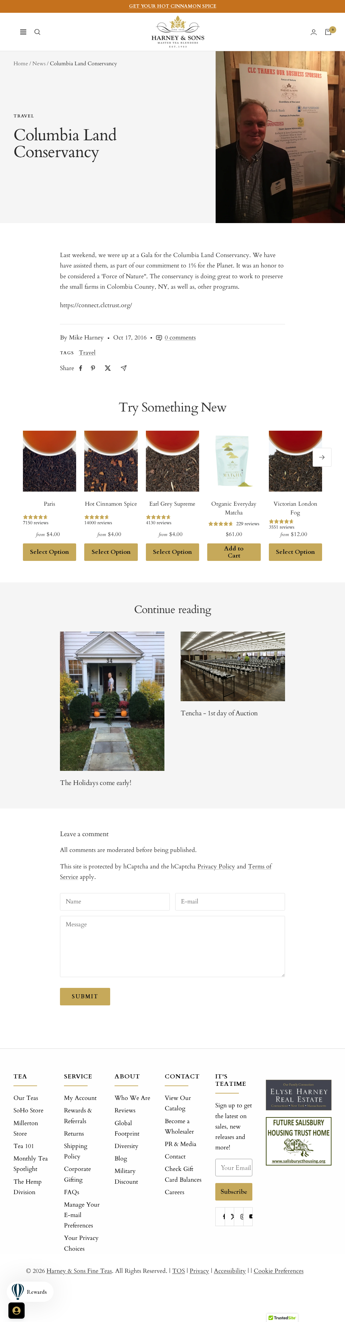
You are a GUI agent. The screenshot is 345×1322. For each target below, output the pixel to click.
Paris (49, 504)
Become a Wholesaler (179, 1126)
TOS (178, 1271)
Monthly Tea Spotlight (30, 1163)
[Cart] (328, 32)
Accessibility (230, 1271)
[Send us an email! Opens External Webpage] (124, 368)
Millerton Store (25, 1128)
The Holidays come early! (95, 782)
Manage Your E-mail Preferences (82, 1215)
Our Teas (25, 1098)
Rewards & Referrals (78, 1115)
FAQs (71, 1192)
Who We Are (132, 1098)
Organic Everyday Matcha (233, 508)
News (38, 63)
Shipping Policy (75, 1151)
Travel (23, 116)
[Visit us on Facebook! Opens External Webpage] (80, 368)
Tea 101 (23, 1146)
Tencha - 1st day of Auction (219, 713)
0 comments (180, 337)
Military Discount (126, 1176)
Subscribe (234, 1191)
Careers (174, 1192)
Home (20, 63)
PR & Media (180, 1144)
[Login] (314, 32)
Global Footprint (127, 1128)
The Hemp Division (27, 1187)
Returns (74, 1134)
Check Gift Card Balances (183, 1174)
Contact (175, 1156)
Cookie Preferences (279, 1271)
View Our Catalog (178, 1103)
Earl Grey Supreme (172, 504)
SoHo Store (28, 1110)
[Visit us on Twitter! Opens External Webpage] (108, 368)
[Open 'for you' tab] (16, 1310)
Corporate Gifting (77, 1174)
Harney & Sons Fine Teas (79, 1271)
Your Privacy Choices (81, 1243)
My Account (80, 1098)
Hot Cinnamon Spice (111, 504)
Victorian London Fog (295, 508)
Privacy (199, 1271)
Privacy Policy (216, 866)
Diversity (126, 1146)
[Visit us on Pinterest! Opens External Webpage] (93, 368)
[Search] (37, 32)
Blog (121, 1158)
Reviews (125, 1110)
